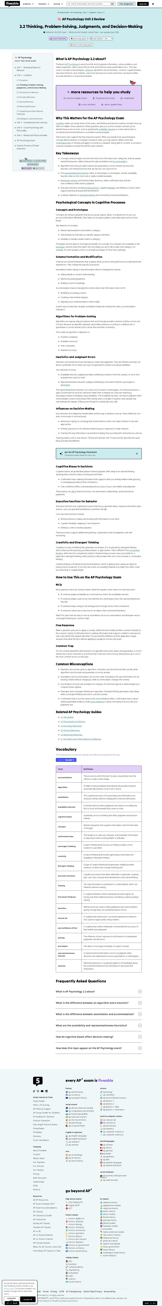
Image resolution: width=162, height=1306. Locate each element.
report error (39, 168)
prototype (60, 247)
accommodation (120, 161)
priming (74, 180)
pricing (57, 4)
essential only (11, 1299)
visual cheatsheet (59, 38)
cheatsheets (33, 164)
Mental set (65, 180)
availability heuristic (107, 129)
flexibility (111, 188)
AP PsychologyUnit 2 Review (81, 19)
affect (73, 491)
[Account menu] (153, 4)
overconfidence (97, 701)
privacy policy (9, 1288)
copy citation (98, 38)
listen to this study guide (82, 45)
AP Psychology (71, 64)
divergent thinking (87, 195)
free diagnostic (126, 4)
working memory (91, 188)
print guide (27, 168)
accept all (27, 1299)
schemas (89, 70)
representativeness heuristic (76, 173)
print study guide (79, 39)
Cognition (60, 123)
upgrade (143, 4)
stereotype (65, 385)
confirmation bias (63, 143)
